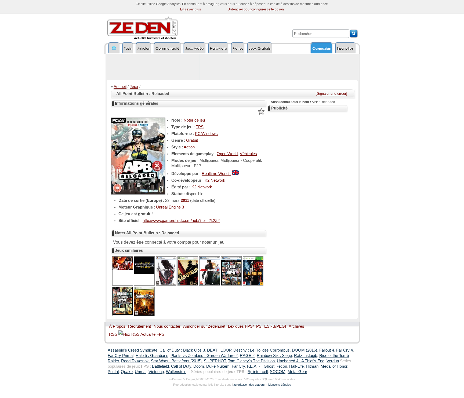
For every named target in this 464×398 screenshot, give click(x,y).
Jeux (134, 87)
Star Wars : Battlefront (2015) (176, 361)
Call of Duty (181, 366)
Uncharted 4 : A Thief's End (300, 361)
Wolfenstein (176, 372)
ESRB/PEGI (275, 326)
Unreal (140, 372)
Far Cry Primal (120, 355)
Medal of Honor (334, 366)
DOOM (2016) (304, 350)
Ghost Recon (275, 366)
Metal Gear (297, 372)
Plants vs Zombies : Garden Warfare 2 (204, 355)
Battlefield (160, 366)
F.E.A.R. (254, 366)
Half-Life (296, 366)
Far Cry (238, 366)
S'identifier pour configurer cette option (256, 9)
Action (189, 147)
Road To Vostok (135, 361)
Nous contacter (167, 326)
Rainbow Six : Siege (274, 355)
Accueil (120, 87)
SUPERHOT (215, 361)
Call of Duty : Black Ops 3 (182, 350)
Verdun (333, 361)
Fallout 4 (326, 350)
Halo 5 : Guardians (152, 355)
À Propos (117, 326)
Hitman (312, 366)
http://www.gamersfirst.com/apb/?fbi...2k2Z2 (181, 220)
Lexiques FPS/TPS (245, 326)
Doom (198, 366)
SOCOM (277, 372)
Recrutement (139, 326)
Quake (127, 372)
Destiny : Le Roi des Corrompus (261, 350)
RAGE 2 (247, 355)
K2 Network (215, 180)
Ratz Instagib (305, 355)
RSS (113, 334)
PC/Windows (206, 134)
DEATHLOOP (219, 350)
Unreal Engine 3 (170, 207)
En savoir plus (190, 9)
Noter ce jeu (194, 120)
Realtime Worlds (216, 173)
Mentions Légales (279, 384)
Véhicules (248, 154)
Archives (296, 326)
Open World (227, 154)
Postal (113, 372)
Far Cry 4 (344, 350)
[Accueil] (114, 48)
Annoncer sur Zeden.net (204, 326)
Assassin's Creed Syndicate (132, 350)
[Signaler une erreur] (331, 94)
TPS (200, 127)
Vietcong (156, 372)
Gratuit (192, 140)
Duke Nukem (218, 366)
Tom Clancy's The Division (251, 361)
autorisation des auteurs (249, 384)
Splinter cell (258, 372)
